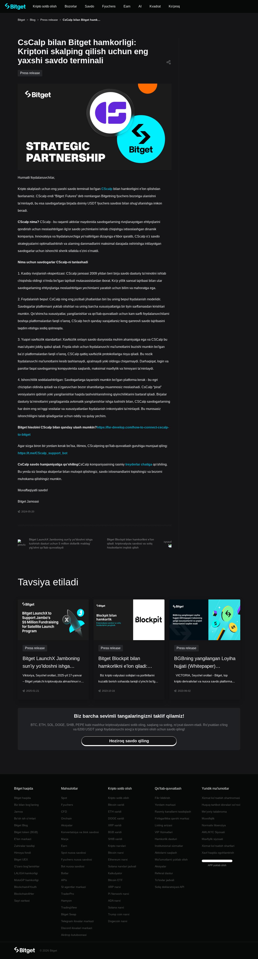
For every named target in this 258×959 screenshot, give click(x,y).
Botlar (65, 873)
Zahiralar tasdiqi (24, 845)
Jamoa (18, 811)
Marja (64, 839)
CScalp (107, 189)
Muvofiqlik (208, 818)
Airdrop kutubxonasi (73, 934)
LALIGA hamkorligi (26, 873)
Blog (32, 19)
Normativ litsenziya (214, 825)
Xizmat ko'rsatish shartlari (218, 845)
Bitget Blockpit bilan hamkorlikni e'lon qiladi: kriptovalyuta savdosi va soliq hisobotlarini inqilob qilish (130, 543)
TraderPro (67, 893)
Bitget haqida (22, 797)
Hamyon (66, 900)
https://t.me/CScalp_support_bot (42, 453)
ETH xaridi (114, 811)
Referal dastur (164, 873)
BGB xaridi (115, 832)
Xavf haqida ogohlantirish (218, 852)
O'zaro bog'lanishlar (27, 866)
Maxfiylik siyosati (212, 839)
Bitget (21, 19)
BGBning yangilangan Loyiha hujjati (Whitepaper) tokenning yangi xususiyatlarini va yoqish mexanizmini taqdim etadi (204, 663)
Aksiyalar (67, 825)
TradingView (69, 907)
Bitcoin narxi (116, 852)
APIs (64, 880)
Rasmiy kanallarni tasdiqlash (173, 811)
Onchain (66, 818)
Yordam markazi (165, 804)
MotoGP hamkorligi (26, 880)
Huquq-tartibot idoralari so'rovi (221, 804)
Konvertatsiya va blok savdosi (80, 832)
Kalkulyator (115, 873)
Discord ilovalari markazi (76, 928)
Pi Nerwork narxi (118, 893)
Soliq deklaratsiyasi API (169, 887)
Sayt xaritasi (22, 900)
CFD (64, 811)
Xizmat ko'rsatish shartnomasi (221, 797)
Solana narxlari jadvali (122, 866)
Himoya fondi (22, 852)
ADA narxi (114, 900)
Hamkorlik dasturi (166, 839)
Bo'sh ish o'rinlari (25, 818)
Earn (64, 845)
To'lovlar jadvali (164, 880)
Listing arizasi (163, 825)
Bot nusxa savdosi (72, 866)
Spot (64, 797)
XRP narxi (114, 887)
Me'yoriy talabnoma (214, 811)
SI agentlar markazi (73, 887)
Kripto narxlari (117, 845)
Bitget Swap (68, 914)
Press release (49, 19)
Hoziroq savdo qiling (66, 75)
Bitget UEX (21, 859)
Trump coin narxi (118, 914)
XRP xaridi (114, 825)
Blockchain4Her (24, 893)
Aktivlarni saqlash (166, 852)
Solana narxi (116, 907)
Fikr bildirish (162, 797)
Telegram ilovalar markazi (77, 921)
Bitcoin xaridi (116, 804)
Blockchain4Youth (25, 887)
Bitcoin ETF (115, 880)
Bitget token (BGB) (26, 832)
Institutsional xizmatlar (169, 845)
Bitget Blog (21, 825)
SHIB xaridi (115, 839)
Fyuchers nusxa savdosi (76, 859)
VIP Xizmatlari (164, 832)
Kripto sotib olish (118, 797)
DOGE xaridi (116, 818)
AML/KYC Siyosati (213, 832)
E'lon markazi (22, 839)
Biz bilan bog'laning (26, 804)
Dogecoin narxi (117, 921)
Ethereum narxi (118, 859)
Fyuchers (67, 804)
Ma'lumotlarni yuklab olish (171, 859)
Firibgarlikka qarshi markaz (172, 818)
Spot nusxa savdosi (73, 852)
